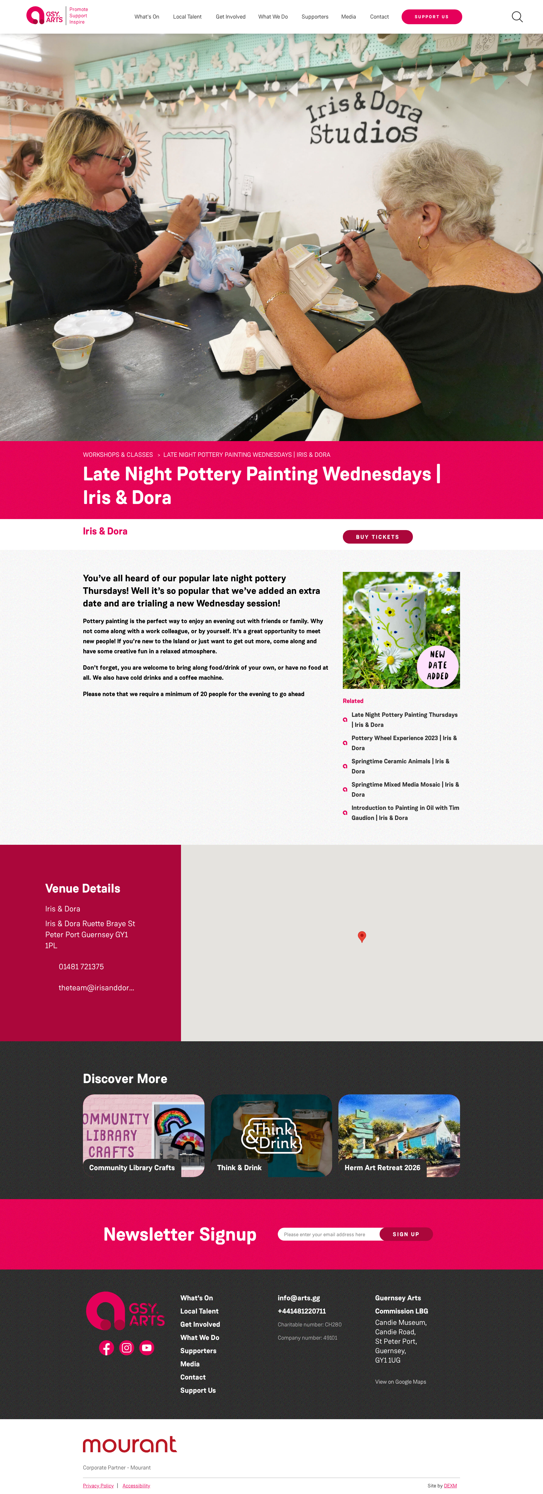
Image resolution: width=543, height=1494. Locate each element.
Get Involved (231, 16)
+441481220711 (302, 1311)
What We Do (199, 1337)
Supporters (315, 16)
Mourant (140, 1467)
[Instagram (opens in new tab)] (125, 1348)
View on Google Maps (400, 1382)
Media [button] (348, 16)
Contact (379, 16)
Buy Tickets (378, 537)
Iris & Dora (105, 531)
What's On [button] (146, 16)
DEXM (450, 1485)
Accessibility (136, 1485)
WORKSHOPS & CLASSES (118, 455)
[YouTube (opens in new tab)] (145, 1348)
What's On (196, 1298)
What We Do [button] (273, 16)
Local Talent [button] (187, 16)
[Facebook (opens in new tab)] (105, 1348)
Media (190, 1364)
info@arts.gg (299, 1298)
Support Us (432, 16)
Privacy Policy (98, 1485)
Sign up (406, 1234)
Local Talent (199, 1311)
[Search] (517, 16)
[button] (401, 630)
